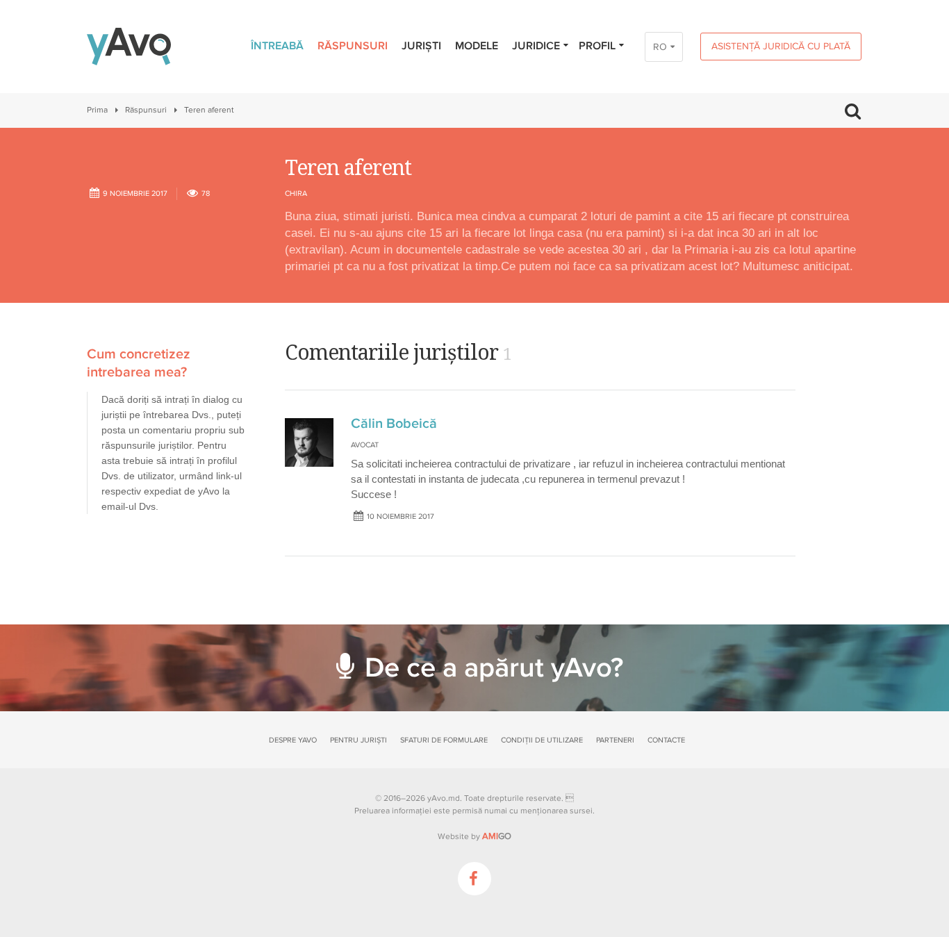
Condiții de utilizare (542, 740)
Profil (597, 46)
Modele (476, 46)
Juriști (421, 46)
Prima (97, 110)
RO (660, 47)
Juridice (536, 46)
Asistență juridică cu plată (780, 46)
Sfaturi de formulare (444, 740)
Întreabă (277, 46)
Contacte (666, 740)
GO (496, 836)
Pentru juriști (358, 740)
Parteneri (615, 740)
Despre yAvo (293, 740)
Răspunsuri (352, 46)
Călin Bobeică (394, 423)
